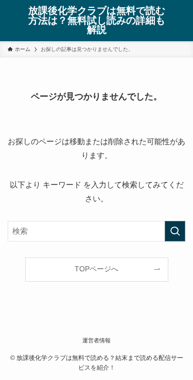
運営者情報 (96, 340)
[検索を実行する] (175, 231)
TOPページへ (96, 269)
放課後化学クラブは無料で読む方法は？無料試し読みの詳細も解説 (96, 20)
